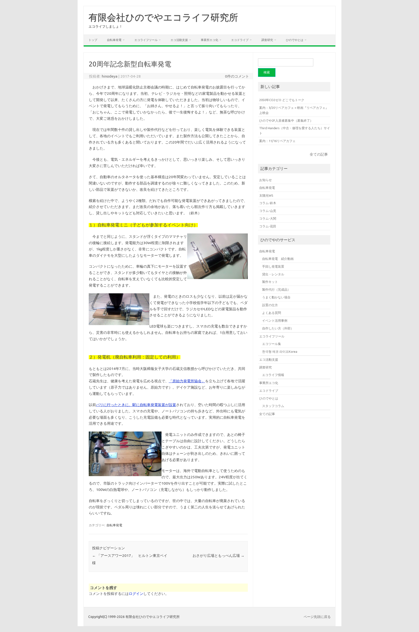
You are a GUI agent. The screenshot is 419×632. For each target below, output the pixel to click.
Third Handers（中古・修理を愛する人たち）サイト (294, 130)
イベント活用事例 (274, 320)
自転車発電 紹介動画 (278, 258)
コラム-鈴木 (267, 203)
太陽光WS (266, 195)
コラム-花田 (267, 226)
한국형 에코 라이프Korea (279, 351)
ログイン (136, 594)
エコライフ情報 (273, 374)
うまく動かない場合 (276, 297)
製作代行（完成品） (276, 289)
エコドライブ (240, 39)
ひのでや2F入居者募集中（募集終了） (286, 120)
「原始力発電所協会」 (187, 381)
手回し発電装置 (273, 266)
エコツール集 (271, 343)
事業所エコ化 (209, 39)
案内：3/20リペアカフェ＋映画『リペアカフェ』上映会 (294, 110)
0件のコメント (237, 76)
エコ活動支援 (179, 39)
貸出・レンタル (273, 274)
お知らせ (265, 180)
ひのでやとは (294, 39)
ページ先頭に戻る (317, 617)
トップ (93, 39)
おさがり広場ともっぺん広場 (218, 555)
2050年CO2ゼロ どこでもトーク (281, 100)
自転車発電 (114, 39)
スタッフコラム (273, 406)
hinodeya (109, 76)
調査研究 (267, 39)
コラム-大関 (267, 218)
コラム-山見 (267, 210)
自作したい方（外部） (278, 328)
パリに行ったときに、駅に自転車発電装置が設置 (136, 405)
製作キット (270, 281)
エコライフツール (146, 39)
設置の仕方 (270, 305)
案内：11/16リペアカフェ (277, 141)
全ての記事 (319, 154)
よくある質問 (271, 312)
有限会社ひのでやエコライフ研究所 (163, 17)
